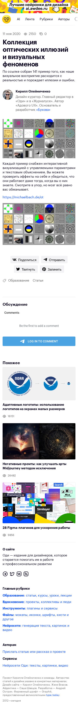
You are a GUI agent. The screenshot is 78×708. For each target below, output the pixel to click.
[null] (24, 259)
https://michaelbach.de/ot (23, 197)
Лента (29, 19)
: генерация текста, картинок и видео (36, 628)
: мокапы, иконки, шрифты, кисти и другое (36, 617)
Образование (18, 280)
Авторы (64, 19)
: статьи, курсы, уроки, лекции (37, 595)
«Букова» (43, 109)
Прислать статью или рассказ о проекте (34, 651)
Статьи (38, 280)
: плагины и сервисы (30, 608)
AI (18, 19)
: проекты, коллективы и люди (37, 602)
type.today (52, 695)
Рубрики (46, 19)
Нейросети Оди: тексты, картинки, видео (35, 665)
